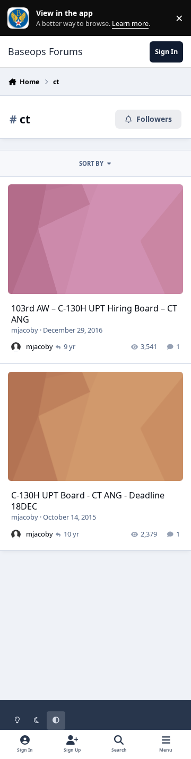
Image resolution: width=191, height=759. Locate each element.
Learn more (20, 18)
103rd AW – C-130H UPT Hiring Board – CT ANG (94, 313)
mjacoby (24, 330)
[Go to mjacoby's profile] (16, 347)
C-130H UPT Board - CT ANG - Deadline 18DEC (87, 500)
